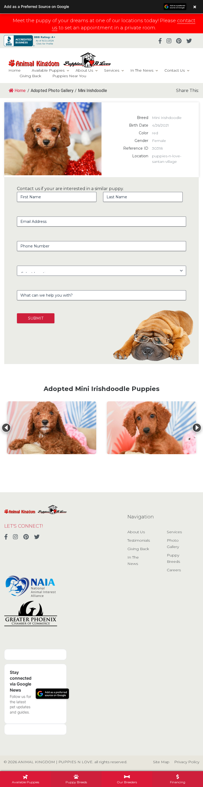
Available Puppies (48, 70)
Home (14, 70)
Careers (174, 570)
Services (111, 70)
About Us (84, 70)
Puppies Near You (69, 75)
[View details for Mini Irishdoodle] (51, 427)
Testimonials (138, 540)
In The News (141, 70)
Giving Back (30, 75)
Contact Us (174, 70)
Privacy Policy (186, 762)
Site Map (161, 762)
